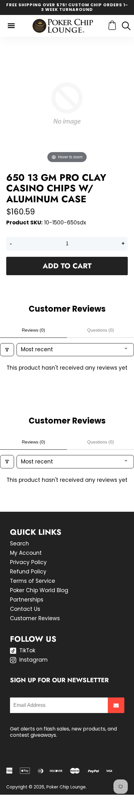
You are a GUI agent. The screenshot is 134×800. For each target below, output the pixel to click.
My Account (26, 553)
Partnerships (26, 599)
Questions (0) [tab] (100, 330)
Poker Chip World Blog (39, 590)
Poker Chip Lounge (66, 787)
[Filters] (7, 350)
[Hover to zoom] (67, 103)
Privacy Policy (28, 562)
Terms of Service (32, 581)
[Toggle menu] (11, 25)
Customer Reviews (35, 618)
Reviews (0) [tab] (33, 330)
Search (19, 543)
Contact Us (25, 609)
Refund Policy (28, 571)
